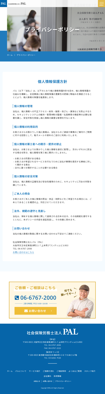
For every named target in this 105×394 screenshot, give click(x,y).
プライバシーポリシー (63, 381)
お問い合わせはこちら (23, 252)
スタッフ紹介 (90, 371)
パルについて (20, 371)
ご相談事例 (61, 371)
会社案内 (47, 376)
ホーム (10, 371)
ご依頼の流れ (48, 371)
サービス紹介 (34, 371)
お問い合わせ (47, 381)
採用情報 (57, 376)
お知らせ (37, 381)
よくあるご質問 (75, 371)
